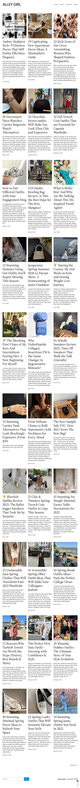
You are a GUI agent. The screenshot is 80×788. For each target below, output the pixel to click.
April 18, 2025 (57, 382)
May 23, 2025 (5, 382)
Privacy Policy (62, 779)
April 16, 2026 (31, 79)
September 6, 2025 (32, 155)
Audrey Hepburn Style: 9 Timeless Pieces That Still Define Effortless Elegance (13, 49)
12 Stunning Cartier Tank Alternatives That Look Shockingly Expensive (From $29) (14, 431)
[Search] (26, 779)
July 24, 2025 (57, 232)
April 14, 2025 (31, 463)
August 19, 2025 (32, 232)
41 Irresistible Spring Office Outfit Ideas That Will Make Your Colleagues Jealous (39, 580)
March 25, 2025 (32, 535)
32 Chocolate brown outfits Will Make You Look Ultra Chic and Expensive (38, 124)
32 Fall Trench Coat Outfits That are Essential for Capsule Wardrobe (65, 124)
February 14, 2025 (32, 749)
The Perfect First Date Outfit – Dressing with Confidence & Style (39, 651)
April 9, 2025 (57, 454)
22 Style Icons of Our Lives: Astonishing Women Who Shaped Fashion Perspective (64, 51)
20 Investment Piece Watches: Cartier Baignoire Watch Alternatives (14, 124)
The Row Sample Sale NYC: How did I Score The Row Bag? (65, 427)
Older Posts (74, 765)
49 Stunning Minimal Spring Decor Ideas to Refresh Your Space (13, 724)
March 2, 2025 (57, 604)
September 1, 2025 (58, 153)
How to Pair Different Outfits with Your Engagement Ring (14, 194)
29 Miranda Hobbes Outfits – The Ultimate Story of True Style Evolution (65, 651)
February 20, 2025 (32, 679)
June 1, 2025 (57, 307)
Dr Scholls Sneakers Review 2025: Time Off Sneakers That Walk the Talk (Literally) (65, 350)
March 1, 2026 (5, 155)
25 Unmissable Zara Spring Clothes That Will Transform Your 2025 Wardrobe (14, 578)
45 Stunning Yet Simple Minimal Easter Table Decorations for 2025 (64, 504)
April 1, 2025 (5, 537)
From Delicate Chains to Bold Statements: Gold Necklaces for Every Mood (39, 429)
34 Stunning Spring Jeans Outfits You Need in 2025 (65, 723)
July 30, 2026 (5, 81)
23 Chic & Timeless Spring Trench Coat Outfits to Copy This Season (39, 504)
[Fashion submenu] (58, 4)
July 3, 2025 (31, 307)
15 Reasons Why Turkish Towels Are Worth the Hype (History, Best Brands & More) (13, 653)
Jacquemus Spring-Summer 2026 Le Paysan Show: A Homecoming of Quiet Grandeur (39, 275)
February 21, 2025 (6, 683)
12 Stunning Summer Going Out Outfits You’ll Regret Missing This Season (13, 273)
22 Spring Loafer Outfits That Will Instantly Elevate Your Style (39, 723)
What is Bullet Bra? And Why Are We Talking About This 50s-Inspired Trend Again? (64, 198)
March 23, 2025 (57, 536)
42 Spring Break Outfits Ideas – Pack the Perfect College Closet (64, 576)
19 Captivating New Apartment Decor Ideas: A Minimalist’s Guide (39, 49)
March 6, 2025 (31, 610)
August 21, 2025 (6, 226)
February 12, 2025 (58, 751)
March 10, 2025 (6, 606)
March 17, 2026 (57, 83)
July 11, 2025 (5, 303)
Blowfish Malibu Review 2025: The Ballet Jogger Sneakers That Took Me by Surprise (13, 506)
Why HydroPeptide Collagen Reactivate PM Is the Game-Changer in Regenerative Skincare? (39, 354)
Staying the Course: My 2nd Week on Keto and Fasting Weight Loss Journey (64, 275)
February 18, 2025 (58, 679)
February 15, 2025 (6, 755)
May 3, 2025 (31, 388)
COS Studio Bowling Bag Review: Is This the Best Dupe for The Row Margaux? (39, 198)
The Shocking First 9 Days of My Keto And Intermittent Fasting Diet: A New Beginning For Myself (14, 352)
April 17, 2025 (5, 450)
